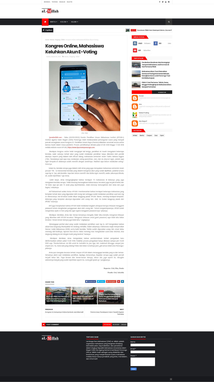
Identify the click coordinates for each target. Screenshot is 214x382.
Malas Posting (144, 113)
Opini (162, 135)
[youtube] (166, 2)
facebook (107, 324)
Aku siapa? (143, 121)
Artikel (135, 135)
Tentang (55, 2)
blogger (116, 324)
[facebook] (159, 2)
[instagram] (169, 2)
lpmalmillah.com (55, 137)
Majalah (62, 2)
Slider (63, 40)
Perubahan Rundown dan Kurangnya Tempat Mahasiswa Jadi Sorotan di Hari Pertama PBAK (156, 64)
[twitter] (163, 2)
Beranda (47, 2)
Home (47, 40)
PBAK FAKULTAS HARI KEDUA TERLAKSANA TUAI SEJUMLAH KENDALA (83, 298)
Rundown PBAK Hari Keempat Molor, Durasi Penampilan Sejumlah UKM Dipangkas (161, 30)
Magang (57, 40)
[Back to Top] (171, 379)
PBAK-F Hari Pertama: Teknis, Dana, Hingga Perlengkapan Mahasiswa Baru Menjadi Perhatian (110, 297)
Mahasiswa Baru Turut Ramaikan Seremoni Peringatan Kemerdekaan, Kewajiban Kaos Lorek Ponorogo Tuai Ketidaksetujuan (156, 74)
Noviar (141, 96)
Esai (156, 135)
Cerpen (149, 135)
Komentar (162, 92)
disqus (123, 324)
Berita (53, 22)
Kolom (63, 22)
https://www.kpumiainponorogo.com (81, 147)
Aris (140, 104)
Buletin (69, 2)
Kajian (74, 22)
